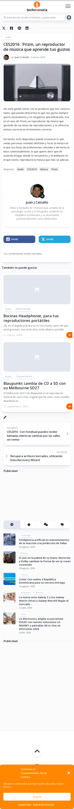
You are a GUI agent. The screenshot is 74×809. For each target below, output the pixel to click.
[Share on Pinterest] (19, 28)
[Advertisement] (29, 497)
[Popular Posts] (28, 525)
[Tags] (62, 525)
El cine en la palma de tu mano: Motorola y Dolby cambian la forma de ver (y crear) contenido (45, 561)
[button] (69, 773)
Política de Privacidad (43, 804)
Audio (8, 37)
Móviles (24, 553)
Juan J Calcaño (22, 57)
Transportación (24, 376)
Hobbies (24, 574)
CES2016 (32, 169)
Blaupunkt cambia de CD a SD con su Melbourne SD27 (34, 385)
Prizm (54, 169)
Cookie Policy (24, 804)
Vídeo (23, 614)
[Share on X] (5, 28)
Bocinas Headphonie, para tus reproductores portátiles (31, 318)
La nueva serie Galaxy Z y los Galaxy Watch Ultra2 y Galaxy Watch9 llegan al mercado (43, 600)
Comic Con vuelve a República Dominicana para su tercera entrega (42, 581)
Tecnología (26, 535)
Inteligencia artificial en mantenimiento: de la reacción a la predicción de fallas (44, 541)
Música (44, 169)
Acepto (37, 796)
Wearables (25, 592)
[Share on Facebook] (11, 28)
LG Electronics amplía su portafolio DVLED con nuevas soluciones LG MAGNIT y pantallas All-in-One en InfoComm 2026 (41, 624)
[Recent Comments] (45, 525)
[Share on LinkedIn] (27, 28)
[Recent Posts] (11, 525)
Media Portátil (23, 308)
